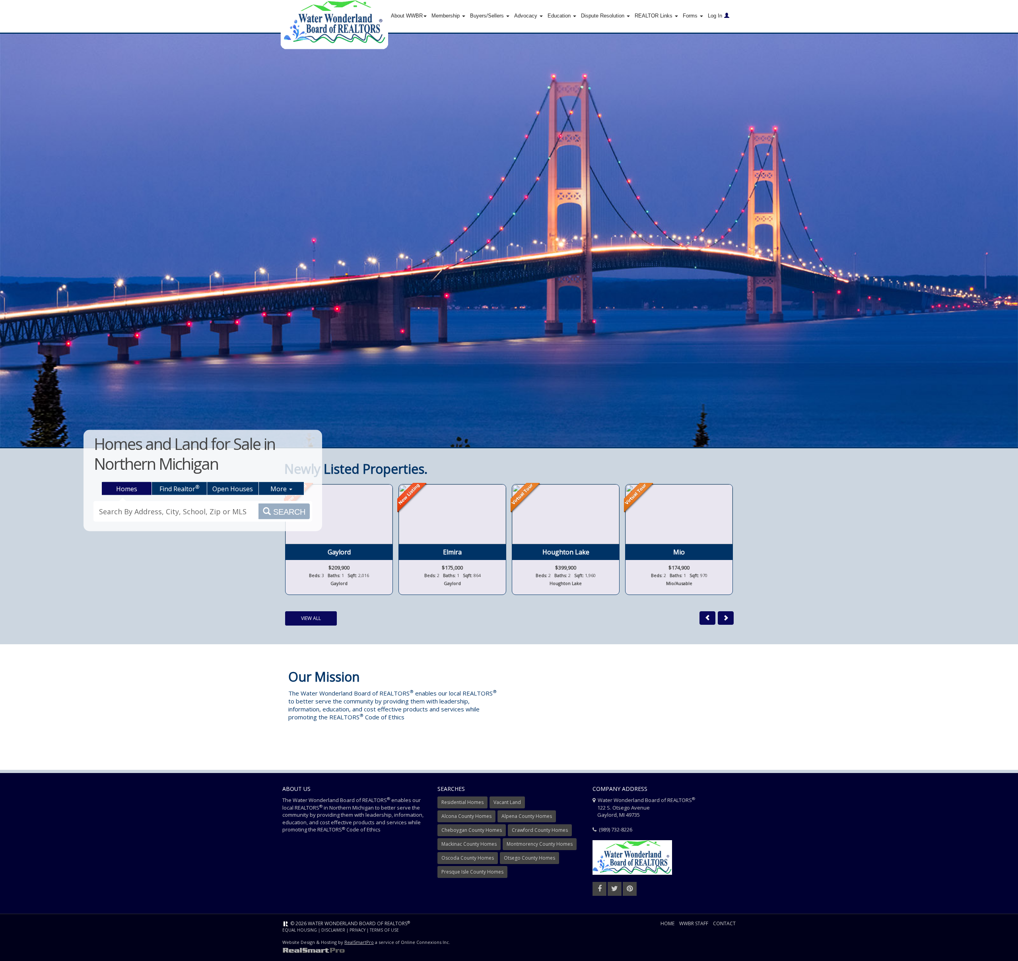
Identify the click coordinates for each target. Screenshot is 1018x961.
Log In (715, 16)
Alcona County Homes (466, 816)
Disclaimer (333, 930)
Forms (691, 16)
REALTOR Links (654, 16)
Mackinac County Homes (469, 844)
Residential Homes (462, 802)
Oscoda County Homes (467, 857)
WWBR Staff (693, 923)
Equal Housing (299, 930)
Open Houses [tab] (232, 488)
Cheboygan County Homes (471, 830)
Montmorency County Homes (540, 844)
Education (560, 16)
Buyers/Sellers (487, 16)
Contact (724, 923)
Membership (446, 16)
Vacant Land (507, 802)
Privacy (357, 930)
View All (311, 618)
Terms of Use (384, 930)
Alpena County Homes (526, 816)
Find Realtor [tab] (179, 488)
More (279, 488)
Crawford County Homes (540, 830)
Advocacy (526, 16)
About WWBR (407, 16)
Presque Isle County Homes (472, 871)
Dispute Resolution (603, 16)
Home (667, 923)
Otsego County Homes (529, 857)
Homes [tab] (126, 488)
